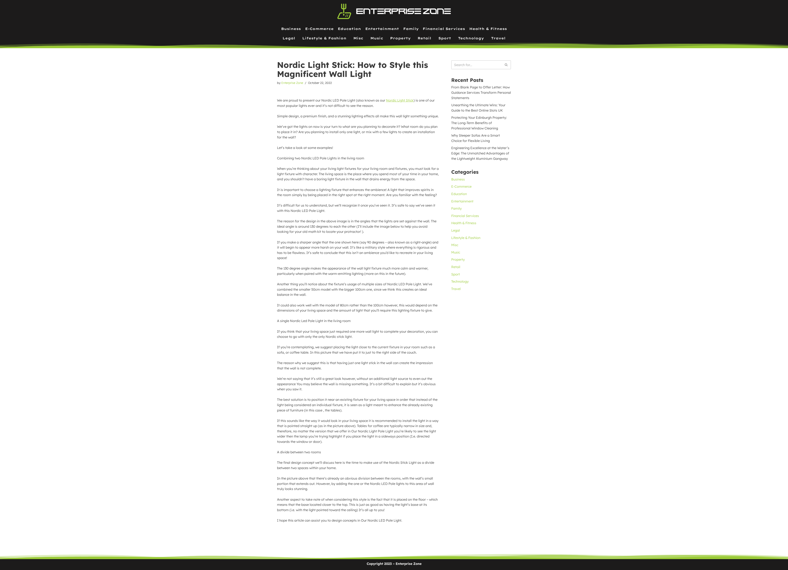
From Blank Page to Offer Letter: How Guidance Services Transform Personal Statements (481, 92)
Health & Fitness (488, 29)
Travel (498, 38)
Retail (424, 38)
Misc (358, 38)
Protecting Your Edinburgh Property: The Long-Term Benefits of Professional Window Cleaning (479, 122)
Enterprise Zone (292, 83)
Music (376, 38)
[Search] (506, 64)
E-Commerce (319, 29)
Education (349, 29)
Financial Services (444, 29)
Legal (289, 38)
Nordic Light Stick (399, 100)
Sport (444, 38)
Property (400, 38)
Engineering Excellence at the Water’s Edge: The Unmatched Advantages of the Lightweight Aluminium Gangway (480, 153)
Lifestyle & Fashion (324, 38)
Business (291, 29)
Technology (471, 38)
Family (411, 29)
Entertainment (382, 29)
